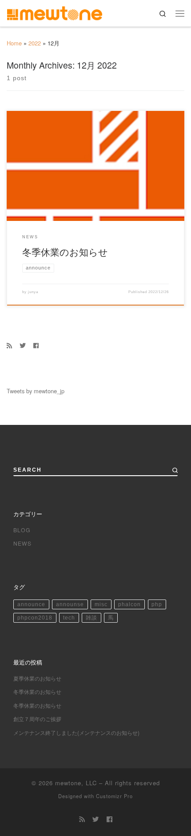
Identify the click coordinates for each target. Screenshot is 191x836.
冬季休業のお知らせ (65, 251)
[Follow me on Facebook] (36, 345)
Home (14, 43)
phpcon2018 (34, 618)
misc (101, 604)
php (156, 604)
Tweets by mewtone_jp (35, 391)
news (22, 543)
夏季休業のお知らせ (37, 678)
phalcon (129, 604)
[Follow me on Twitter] (23, 345)
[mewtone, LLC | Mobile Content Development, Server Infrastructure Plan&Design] (55, 11)
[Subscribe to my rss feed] (9, 345)
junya (33, 292)
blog (22, 530)
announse (70, 604)
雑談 (91, 618)
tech (69, 618)
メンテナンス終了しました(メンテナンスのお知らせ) (76, 732)
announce (31, 604)
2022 (34, 43)
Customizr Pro (114, 795)
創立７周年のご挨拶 (37, 718)
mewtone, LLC (76, 783)
